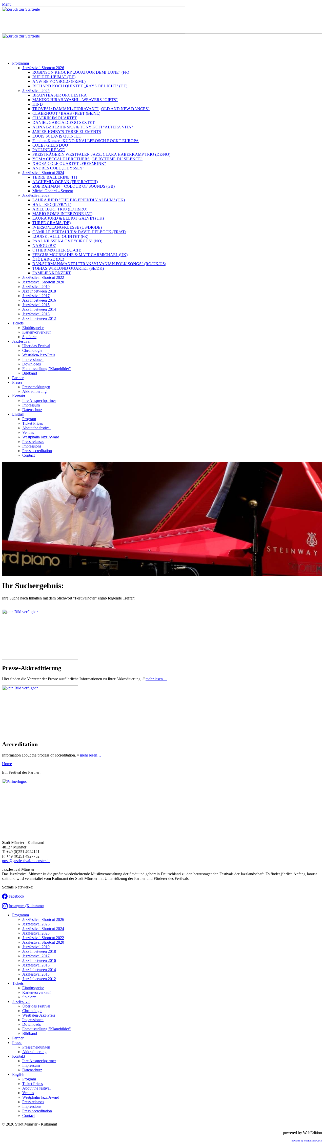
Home (7, 764)
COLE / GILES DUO (50, 145)
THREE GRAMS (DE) (51, 223)
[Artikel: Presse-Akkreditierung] (40, 658)
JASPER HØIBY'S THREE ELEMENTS (66, 131)
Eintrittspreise (33, 327)
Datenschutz (32, 410)
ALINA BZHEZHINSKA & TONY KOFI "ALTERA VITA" (82, 127)
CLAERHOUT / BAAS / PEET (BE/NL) (66, 113)
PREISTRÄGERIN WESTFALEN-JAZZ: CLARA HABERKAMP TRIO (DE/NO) (101, 154)
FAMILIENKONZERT (51, 273)
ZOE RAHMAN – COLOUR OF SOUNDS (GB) (73, 186)
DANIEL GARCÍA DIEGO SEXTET (63, 122)
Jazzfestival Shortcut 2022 (43, 277)
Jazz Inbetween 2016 (39, 300)
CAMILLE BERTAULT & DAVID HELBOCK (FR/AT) (79, 232)
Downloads (31, 364)
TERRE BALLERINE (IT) (54, 177)
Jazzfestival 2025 (36, 90)
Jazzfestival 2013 (36, 314)
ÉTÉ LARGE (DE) (48, 259)
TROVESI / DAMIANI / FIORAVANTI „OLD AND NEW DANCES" (91, 109)
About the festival (36, 428)
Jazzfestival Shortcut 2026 (43, 68)
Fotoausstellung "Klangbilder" (46, 368)
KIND (37, 104)
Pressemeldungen (36, 387)
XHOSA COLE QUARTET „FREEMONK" (69, 163)
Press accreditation (37, 451)
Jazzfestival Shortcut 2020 (43, 282)
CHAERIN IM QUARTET (54, 118)
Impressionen (33, 359)
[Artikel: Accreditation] (40, 734)
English (18, 414)
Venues (28, 432)
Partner (18, 378)
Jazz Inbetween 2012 (39, 318)
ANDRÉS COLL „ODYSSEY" (58, 168)
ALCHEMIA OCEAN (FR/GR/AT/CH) (65, 182)
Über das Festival (36, 346)
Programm (20, 63)
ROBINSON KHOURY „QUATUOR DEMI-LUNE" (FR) (80, 72)
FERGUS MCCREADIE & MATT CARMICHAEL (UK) (80, 255)
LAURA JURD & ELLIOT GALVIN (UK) (68, 218)
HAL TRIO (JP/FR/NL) (51, 204)
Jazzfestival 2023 (36, 195)
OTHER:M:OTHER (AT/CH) (56, 250)
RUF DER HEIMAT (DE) (53, 77)
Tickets (18, 323)
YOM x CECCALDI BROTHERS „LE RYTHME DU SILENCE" (87, 159)
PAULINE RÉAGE (48, 150)
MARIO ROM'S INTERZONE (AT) (62, 213)
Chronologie (32, 350)
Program (29, 419)
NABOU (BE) (44, 245)
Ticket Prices (32, 423)
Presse (17, 382)
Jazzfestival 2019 (36, 286)
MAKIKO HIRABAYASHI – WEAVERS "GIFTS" (75, 100)
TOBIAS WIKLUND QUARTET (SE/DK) (68, 268)
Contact (28, 455)
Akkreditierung (34, 391)
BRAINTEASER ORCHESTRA (59, 95)
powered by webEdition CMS (307, 1140)
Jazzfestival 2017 (36, 296)
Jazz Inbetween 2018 (39, 291)
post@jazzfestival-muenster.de (26, 861)
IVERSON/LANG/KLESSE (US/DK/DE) (67, 227)
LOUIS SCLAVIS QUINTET (56, 136)
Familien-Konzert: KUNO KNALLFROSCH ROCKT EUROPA (85, 141)
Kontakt (18, 396)
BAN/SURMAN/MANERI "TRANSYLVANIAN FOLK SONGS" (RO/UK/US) (99, 264)
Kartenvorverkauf (36, 332)
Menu (6, 4)
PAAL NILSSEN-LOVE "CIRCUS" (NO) (67, 241)
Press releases (33, 441)
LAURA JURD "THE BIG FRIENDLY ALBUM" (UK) (78, 200)
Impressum (31, 405)
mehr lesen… (156, 679)
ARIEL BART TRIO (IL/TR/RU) (59, 209)
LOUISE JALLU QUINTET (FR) (60, 236)
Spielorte (29, 337)
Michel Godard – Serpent (52, 191)
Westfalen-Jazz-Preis (38, 355)
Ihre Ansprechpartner (39, 400)
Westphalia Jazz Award (40, 437)
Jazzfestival (21, 341)
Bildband (29, 373)
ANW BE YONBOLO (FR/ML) (59, 81)
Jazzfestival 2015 (36, 305)
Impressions (31, 446)
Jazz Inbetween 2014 (39, 309)
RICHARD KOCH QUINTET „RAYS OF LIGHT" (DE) (79, 86)
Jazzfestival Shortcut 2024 (43, 172)
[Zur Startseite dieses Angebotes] (93, 32)
